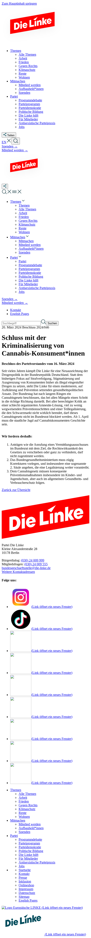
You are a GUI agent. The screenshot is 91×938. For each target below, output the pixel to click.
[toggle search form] (15, 141)
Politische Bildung (31, 851)
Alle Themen (27, 794)
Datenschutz (27, 893)
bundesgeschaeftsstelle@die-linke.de (26, 568)
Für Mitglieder (28, 858)
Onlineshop (26, 885)
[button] (8, 142)
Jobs (22, 866)
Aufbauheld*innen (31, 828)
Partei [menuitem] (14, 96)
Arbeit (23, 797)
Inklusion (25, 881)
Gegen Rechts (28, 805)
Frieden (24, 801)
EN (4, 142)
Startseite (25, 870)
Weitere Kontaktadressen (18, 572)
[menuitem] (17, 201)
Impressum (26, 889)
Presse (23, 877)
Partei (14, 835)
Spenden (24, 832)
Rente (22, 813)
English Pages (19, 314)
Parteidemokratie (30, 847)
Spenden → (10, 146)
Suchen (52, 323)
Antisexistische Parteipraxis (37, 862)
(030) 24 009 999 (32, 560)
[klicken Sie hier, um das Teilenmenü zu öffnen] (5, 186)
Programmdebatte (30, 839)
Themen (15, 790)
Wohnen (24, 816)
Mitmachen (17, 820)
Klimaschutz (27, 809)
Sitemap (24, 896)
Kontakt (15, 310)
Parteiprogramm (29, 843)
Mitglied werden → (15, 150)
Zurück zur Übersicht (16, 490)
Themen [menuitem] (15, 50)
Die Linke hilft (28, 855)
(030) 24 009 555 (36, 564)
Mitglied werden (30, 824)
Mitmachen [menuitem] (17, 81)
